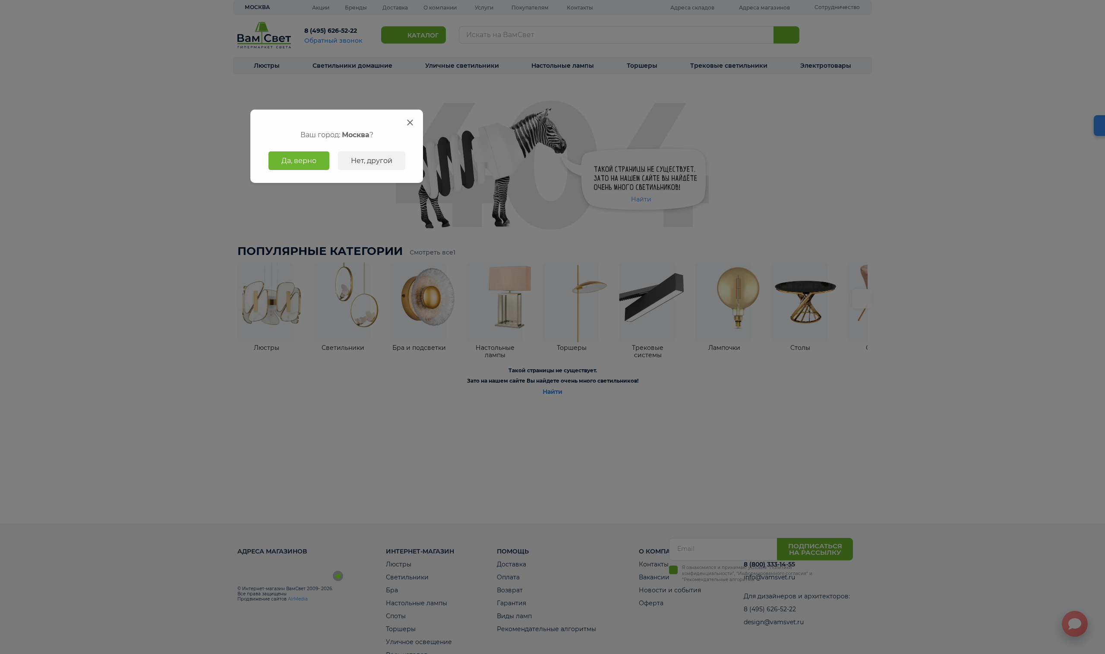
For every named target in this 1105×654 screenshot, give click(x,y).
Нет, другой (371, 161)
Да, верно (298, 161)
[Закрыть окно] (410, 122)
